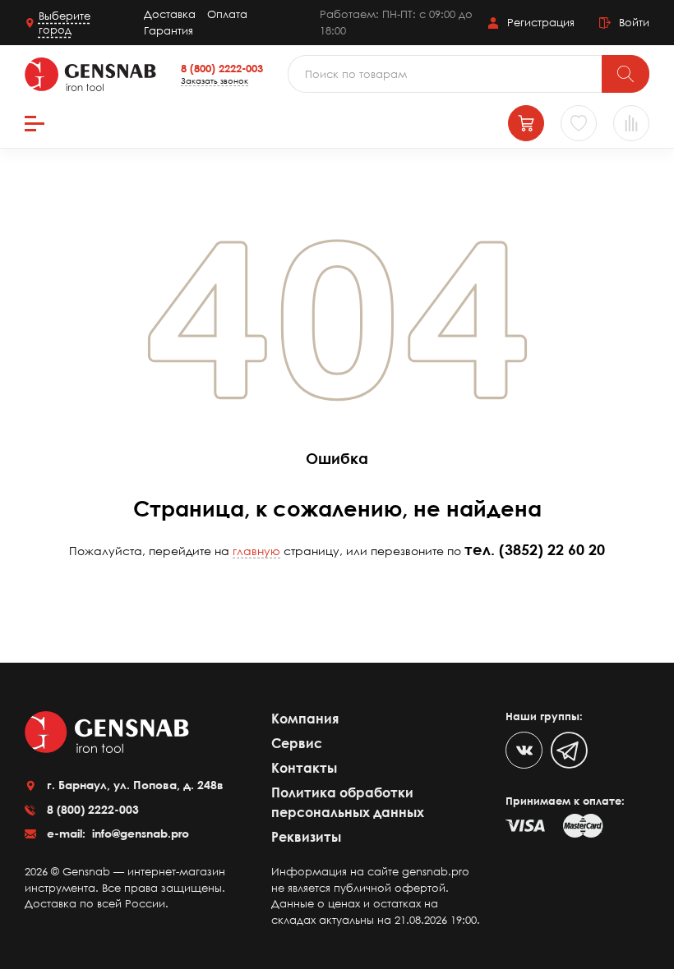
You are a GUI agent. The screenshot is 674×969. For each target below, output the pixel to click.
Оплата (227, 14)
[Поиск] (625, 74)
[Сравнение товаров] (631, 123)
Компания (305, 718)
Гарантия (168, 30)
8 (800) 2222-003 (222, 68)
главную (256, 551)
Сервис (296, 743)
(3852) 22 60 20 (552, 549)
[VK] (523, 750)
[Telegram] (569, 750)
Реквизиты (306, 837)
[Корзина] (526, 123)
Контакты (304, 768)
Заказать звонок (214, 80)
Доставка (170, 14)
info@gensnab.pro (139, 833)
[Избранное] (579, 123)
